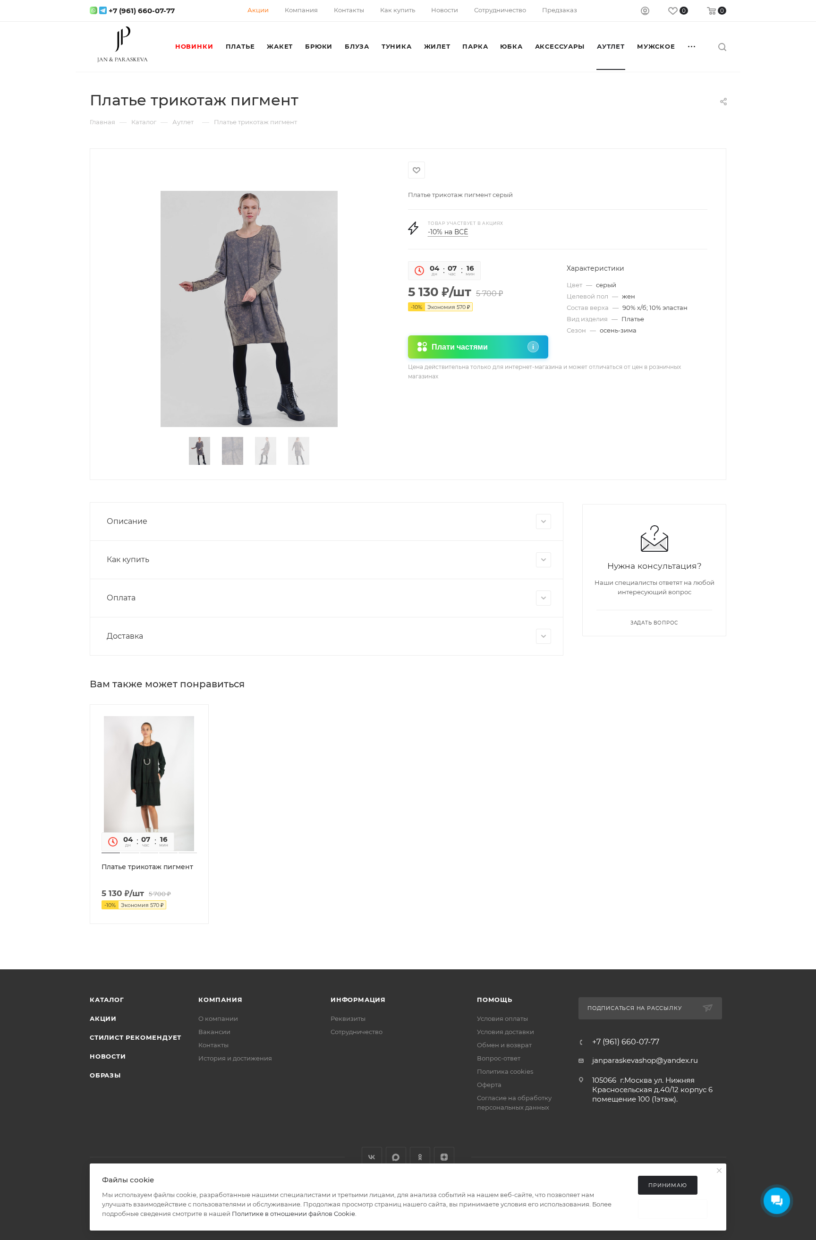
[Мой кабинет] (645, 12)
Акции (103, 1018)
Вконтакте (372, 1157)
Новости (108, 1056)
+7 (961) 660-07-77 (142, 10)
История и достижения (235, 1058)
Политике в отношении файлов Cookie (293, 1213)
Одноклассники (420, 1157)
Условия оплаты (502, 1018)
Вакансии (214, 1031)
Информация (358, 999)
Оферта (489, 1084)
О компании (218, 1018)
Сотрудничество (356, 1031)
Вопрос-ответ (498, 1058)
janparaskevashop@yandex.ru (645, 1060)
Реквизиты (348, 1018)
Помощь (494, 999)
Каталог (107, 999)
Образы (105, 1075)
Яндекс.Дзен (444, 1157)
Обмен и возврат (504, 1045)
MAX (396, 1157)
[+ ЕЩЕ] (692, 46)
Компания (220, 999)
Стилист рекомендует (135, 1037)
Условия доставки (505, 1031)
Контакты (213, 1045)
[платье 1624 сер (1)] (249, 309)
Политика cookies (505, 1071)
